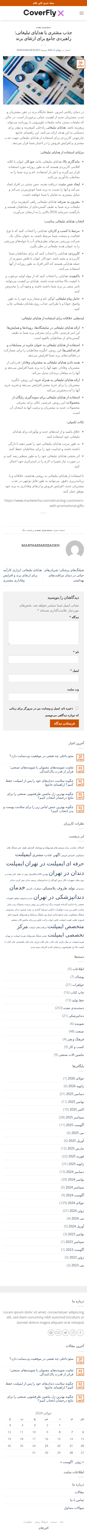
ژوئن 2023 (76, 1257)
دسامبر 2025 (75, 1094)
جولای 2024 (76, 1203)
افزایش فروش (67, 855)
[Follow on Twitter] (65, 1332)
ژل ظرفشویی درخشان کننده (61, 947)
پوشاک (79, 977)
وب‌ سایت (73, 689)
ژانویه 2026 (76, 1086)
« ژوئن (79, 1462)
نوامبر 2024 (76, 1179)
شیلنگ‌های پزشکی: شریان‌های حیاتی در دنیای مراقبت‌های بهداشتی (64, 575)
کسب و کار (76, 1047)
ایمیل (74, 670)
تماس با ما (77, 1500)
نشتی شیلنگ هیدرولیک (37, 935)
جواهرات (78, 984)
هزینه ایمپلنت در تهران (15, 935)
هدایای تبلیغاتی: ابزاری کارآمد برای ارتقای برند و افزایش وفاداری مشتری (22, 575)
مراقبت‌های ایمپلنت (38, 927)
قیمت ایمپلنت (65, 919)
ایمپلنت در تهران (45, 863)
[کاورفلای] (43, 13)
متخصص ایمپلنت (65, 926)
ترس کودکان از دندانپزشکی (49, 880)
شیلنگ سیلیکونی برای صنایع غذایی (68, 914)
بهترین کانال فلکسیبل (38, 874)
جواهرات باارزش (33, 888)
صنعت (79, 1031)
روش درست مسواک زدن (24, 904)
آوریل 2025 (76, 1140)
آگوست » (66, 1462)
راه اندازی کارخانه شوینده (65, 904)
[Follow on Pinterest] (51, 1332)
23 (46, 1446)
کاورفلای (43, 1528)
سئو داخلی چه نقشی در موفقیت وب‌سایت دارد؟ (41, 756)
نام (76, 652)
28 (71, 1452)
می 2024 (77, 1218)
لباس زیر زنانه (35, 919)
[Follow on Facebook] (80, 1332)
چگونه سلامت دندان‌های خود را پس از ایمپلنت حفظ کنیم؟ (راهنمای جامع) (39, 782)
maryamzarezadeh (28, 49)
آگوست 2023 (75, 1249)
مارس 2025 (75, 1148)
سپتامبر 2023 (75, 1242)
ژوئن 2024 (76, 1210)
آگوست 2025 (75, 1125)
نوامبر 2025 (76, 1101)
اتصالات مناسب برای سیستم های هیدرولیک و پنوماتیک (59, 847)
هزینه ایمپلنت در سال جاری (71, 941)
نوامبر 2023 (76, 1234)
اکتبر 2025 (77, 1109)
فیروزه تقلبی (78, 919)
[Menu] (81, 13)
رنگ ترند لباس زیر (44, 904)
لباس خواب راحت (50, 919)
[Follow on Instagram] (73, 1332)
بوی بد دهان (22, 874)
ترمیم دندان (30, 880)
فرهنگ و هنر (75, 1039)
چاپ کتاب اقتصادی (24, 941)
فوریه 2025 (76, 1156)
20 (82, 1446)
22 (58, 1446)
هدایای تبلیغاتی (56, 127)
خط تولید (78, 1000)
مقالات (79, 1492)
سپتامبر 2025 (75, 1117)
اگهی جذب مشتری (46, 854)
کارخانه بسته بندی (39, 947)
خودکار (29, 161)
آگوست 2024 (75, 1195)
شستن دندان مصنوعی (16, 909)
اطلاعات (78, 969)
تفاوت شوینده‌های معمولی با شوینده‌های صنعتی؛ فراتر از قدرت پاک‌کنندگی (41, 769)
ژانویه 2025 (76, 1164)
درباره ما (78, 1484)
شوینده (79, 1023)
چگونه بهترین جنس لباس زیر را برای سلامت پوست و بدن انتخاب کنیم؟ (38, 809)
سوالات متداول (74, 1508)
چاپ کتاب (53, 941)
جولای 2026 (76, 1078)
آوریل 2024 (76, 1226)
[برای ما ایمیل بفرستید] (58, 1332)
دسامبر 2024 (75, 1172)
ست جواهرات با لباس (58, 909)
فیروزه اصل (12, 914)
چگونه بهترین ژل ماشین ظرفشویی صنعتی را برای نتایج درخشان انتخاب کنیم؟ (40, 796)
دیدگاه (74, 617)
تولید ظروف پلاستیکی (58, 888)
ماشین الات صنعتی (19, 919)
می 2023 (77, 1265)
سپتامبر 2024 (75, 1187)
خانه (62, 1521)
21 (71, 1446)
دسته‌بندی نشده (43, 27)
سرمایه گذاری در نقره (37, 909)
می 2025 (77, 1133)
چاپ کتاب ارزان (41, 941)
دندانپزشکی (76, 1015)
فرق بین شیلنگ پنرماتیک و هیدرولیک (35, 914)
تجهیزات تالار (68, 880)
